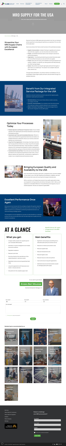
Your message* (9, 304)
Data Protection (22, 444)
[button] (2, 443)
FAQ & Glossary (8, 418)
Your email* (26, 299)
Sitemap (6, 421)
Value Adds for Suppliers (10, 414)
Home (6, 35)
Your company (46, 299)
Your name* (8, 299)
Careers (6, 416)
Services (9, 35)
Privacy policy (10, 315)
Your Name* (36, 418)
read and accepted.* (13, 315)
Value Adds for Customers (10, 412)
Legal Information (16, 444)
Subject (35, 427)
